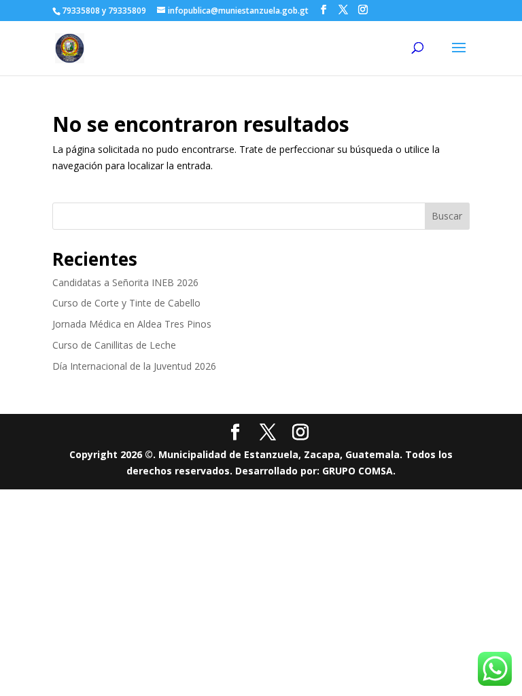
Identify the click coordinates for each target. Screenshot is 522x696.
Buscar (447, 215)
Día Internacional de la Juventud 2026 (134, 366)
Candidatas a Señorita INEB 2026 (125, 282)
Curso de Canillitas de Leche (114, 344)
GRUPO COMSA (357, 470)
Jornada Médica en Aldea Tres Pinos (131, 323)
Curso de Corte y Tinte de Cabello (126, 302)
